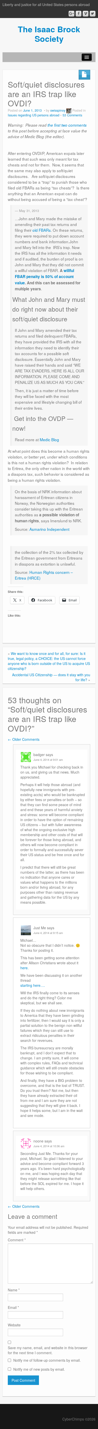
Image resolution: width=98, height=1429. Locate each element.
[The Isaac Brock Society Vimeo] (85, 14)
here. (24, 967)
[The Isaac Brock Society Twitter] (92, 14)
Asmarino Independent (49, 529)
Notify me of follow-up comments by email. (47, 1360)
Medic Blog (49, 439)
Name (14, 1289)
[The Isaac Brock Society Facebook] (78, 14)
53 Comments (72, 115)
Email (13, 1307)
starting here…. (32, 985)
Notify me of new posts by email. (39, 1369)
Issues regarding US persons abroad (33, 115)
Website (14, 1324)
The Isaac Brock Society (49, 33)
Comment (17, 1239)
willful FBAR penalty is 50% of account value (44, 276)
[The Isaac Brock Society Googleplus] (71, 14)
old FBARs (41, 230)
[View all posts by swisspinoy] (68, 110)
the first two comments (67, 125)
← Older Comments (23, 739)
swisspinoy (57, 110)
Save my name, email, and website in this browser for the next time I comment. (47, 1350)
